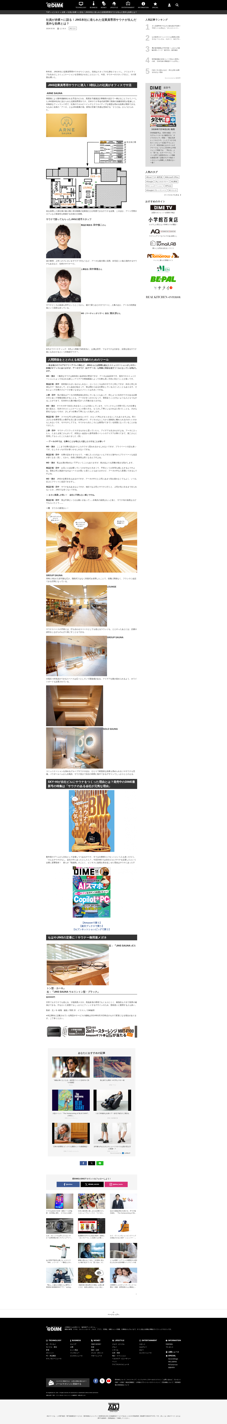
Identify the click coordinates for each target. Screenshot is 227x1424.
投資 (92, 1347)
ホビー (141, 1350)
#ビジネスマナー (162, 181)
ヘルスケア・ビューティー (121, 1358)
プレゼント (169, 1347)
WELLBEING (172, 1362)
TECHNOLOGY (55, 1340)
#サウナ (73, 28)
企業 (63, 12)
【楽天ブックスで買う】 (91, 926)
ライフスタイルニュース (120, 1364)
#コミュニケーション (154, 186)
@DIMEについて (120, 1379)
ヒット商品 (74, 1350)
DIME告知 (169, 1344)
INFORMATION (174, 1340)
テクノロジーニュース (53, 1358)
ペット (114, 1361)
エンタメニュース (145, 1353)
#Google (149, 181)
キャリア (73, 1344)
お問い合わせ (167, 1379)
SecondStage (173, 1359)
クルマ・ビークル (118, 1344)
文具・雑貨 (116, 1353)
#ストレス (173, 190)
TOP (48, 12)
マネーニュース (96, 1356)
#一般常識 (158, 177)
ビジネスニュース (76, 1356)
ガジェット (50, 1353)
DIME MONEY (96, 1344)
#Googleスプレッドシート (156, 190)
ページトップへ (113, 1314)
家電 (47, 1350)
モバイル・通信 (51, 1347)
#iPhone (168, 186)
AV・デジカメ (51, 1344)
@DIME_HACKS (93, 1184)
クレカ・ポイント (97, 1353)
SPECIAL (172, 1356)
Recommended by (116, 1153)
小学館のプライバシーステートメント (148, 1382)
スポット (142, 1344)
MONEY (97, 1340)
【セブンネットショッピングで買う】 (92, 929)
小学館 (122, 1382)
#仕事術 (174, 181)
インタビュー (74, 1353)
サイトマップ (131, 1379)
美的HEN (171, 1367)
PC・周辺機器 (51, 1356)
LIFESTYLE (119, 1340)
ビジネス (55, 12)
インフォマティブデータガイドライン (150, 1379)
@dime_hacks (118, 1184)
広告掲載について (167, 1382)
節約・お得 (95, 1350)
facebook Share (83, 1163)
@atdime (69, 1184)
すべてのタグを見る (171, 195)
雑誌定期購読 (130, 1382)
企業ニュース (173, 1352)
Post (91, 1163)
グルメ (114, 1347)
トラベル (115, 1350)
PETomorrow (173, 1365)
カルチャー (143, 1347)
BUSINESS (76, 1340)
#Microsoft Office (171, 177)
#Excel (149, 177)
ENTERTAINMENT (149, 1340)
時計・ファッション (119, 1356)
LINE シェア (99, 1163)
